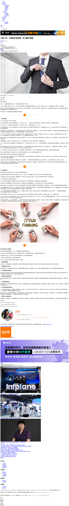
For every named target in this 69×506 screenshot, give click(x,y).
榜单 (3, 20)
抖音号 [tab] (1, 503)
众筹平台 (2, 326)
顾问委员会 (5, 466)
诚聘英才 (4, 467)
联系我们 (4, 464)
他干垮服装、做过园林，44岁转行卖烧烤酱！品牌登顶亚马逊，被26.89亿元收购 (16, 446)
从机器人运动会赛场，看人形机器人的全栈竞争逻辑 (11, 418)
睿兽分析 (4, 18)
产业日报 (4, 473)
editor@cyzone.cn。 (48, 324)
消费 (8, 326)
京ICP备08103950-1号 (29, 490)
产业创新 (4, 11)
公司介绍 (4, 463)
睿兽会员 (4, 472)
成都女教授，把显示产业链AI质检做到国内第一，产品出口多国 (13, 442)
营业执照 (40, 495)
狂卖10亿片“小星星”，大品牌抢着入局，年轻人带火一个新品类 (13, 444)
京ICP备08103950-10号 (45, 490)
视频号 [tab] (1, 501)
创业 (6, 326)
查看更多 (2, 457)
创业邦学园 (7, 5)
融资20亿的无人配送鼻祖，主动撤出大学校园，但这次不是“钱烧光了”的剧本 (15, 451)
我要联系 (2, 49)
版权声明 (4, 486)
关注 (1, 42)
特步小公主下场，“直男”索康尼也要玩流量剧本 (10, 448)
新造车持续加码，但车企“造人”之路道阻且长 (9, 447)
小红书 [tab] (1, 502)
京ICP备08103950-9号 (37, 490)
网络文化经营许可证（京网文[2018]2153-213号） (43, 492)
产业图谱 (4, 474)
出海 (5, 326)
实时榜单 (6, 23)
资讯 (3, 1)
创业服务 (4, 4)
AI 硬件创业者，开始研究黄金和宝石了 (8, 452)
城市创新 (6, 14)
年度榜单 (6, 22)
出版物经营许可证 (46, 495)
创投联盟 (6, 13)
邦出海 (6, 10)
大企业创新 (7, 15)
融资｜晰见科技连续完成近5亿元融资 (8, 456)
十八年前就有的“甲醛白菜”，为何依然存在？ (9, 453)
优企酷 (6, 9)
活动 (3, 19)
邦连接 (4, 2)
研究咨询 (4, 17)
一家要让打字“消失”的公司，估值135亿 (8, 455)
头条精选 (11, 326)
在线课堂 (6, 6)
